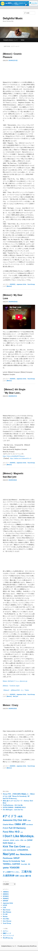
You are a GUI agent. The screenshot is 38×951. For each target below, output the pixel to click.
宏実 (17, 875)
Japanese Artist (21, 284)
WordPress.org (8, 938)
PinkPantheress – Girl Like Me (13, 805)
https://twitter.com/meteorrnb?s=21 (20, 458)
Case (29, 820)
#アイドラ (10, 816)
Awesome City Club (12, 820)
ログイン (5, 931)
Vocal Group (31, 284)
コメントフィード (8, 935)
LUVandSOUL (22, 850)
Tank (23, 861)
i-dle (21, 832)
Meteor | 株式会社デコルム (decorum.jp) (15, 681)
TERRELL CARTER (11, 864)
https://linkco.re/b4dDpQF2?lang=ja (13, 456)
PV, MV (5, 914)
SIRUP (16, 858)
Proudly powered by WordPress (27, 946)
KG (14, 843)
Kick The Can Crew (14, 846)
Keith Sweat (8, 843)
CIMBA (17, 824)
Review (5, 916)
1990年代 (6, 892)
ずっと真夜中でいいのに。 (12, 872)
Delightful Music (13, 18)
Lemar (28, 847)
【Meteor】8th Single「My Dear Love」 (14, 391)
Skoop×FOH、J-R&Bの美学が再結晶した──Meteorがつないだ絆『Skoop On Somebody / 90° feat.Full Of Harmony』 (19, 796)
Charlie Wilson (8, 824)
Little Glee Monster (9, 850)
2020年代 (12, 284)
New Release (7, 912)
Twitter (22, 40)
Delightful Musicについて (10, 40)
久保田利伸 (8, 875)
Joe (25, 840)
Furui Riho (8, 831)
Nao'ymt (15, 696)
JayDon (17, 840)
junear (30, 840)
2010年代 (6, 896)
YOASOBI (14, 867)
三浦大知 (26, 871)
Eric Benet (29, 824)
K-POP (5, 905)
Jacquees (6, 840)
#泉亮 (20, 816)
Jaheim (12, 840)
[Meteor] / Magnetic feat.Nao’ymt (13, 475)
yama (6, 867)
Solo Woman (7, 921)
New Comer (6, 910)
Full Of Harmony (17, 827)
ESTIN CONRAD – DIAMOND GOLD (14, 807)
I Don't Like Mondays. (18, 836)
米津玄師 (22, 876)
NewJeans (25, 854)
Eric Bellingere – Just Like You (13, 810)
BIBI (25, 820)
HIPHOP (5, 901)
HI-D (17, 831)
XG (29, 864)
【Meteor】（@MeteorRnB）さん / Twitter (16, 690)
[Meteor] (9, 286)
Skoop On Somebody (11, 861)
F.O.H (5, 828)
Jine (21, 840)
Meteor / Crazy (10, 705)
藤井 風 (28, 875)
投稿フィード (7, 933)
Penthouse (8, 858)
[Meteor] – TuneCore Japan (11, 686)
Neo (17, 854)
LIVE (4, 907)
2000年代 (6, 894)
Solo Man (6, 919)
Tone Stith (24, 864)
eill (24, 824)
